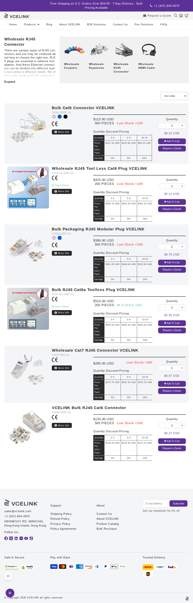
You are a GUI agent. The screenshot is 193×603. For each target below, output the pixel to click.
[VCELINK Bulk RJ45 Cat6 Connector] (28, 433)
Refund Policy (60, 518)
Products (30, 24)
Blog (49, 24)
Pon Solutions (144, 24)
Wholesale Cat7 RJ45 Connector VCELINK (95, 350)
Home (13, 24)
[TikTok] (31, 538)
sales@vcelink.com (18, 511)
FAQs (164, 24)
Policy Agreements (63, 528)
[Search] (176, 15)
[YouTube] (26, 538)
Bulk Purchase (106, 528)
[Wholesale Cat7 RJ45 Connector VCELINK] (28, 374)
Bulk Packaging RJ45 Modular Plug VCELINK (98, 229)
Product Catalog (107, 523)
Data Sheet (62, 185)
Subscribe (178, 503)
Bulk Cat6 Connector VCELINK (83, 108)
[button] (187, 15)
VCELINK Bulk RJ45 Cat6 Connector (89, 407)
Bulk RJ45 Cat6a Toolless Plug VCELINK (93, 289)
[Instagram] (21, 538)
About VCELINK (69, 24)
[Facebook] (6, 538)
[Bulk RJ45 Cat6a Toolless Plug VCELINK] (28, 315)
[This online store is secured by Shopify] (27, 567)
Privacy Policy (60, 523)
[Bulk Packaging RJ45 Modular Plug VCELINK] (28, 254)
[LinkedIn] (16, 538)
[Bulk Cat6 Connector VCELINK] (28, 133)
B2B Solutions (96, 24)
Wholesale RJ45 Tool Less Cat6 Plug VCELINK (99, 168)
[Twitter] (11, 538)
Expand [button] (9, 81)
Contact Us (120, 24)
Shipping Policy (61, 513)
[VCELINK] (17, 15)
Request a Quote (159, 15)
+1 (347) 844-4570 (167, 5)
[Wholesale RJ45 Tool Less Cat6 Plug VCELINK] (28, 194)
